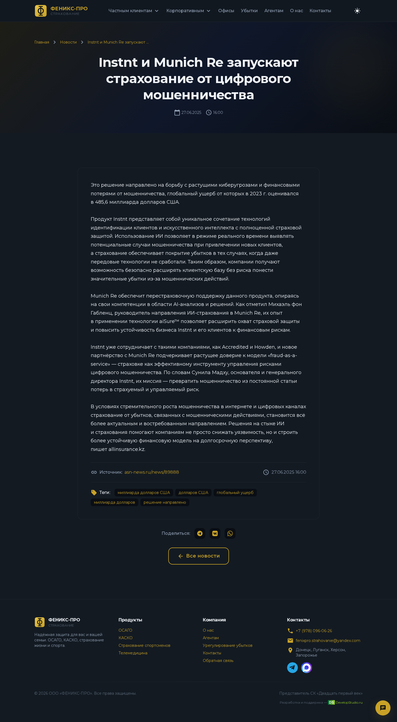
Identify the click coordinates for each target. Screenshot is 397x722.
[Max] (306, 667)
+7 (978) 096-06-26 (314, 630)
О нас (296, 10)
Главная (41, 42)
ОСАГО (125, 630)
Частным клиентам (134, 11)
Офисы (226, 10)
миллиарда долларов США (144, 492)
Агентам (274, 10)
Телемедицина (133, 653)
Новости (68, 42)
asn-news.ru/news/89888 (152, 472)
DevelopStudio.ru (349, 702)
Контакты (320, 10)
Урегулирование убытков (228, 645)
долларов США (193, 492)
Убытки (249, 10)
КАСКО (126, 637)
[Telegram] (292, 667)
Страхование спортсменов (144, 645)
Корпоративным (189, 11)
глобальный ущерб (235, 492)
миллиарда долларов (114, 502)
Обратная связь (218, 660)
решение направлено (165, 502)
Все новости (198, 556)
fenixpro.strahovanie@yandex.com (328, 640)
